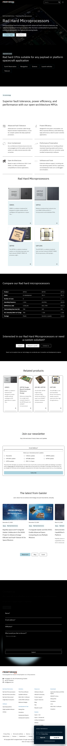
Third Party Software (23, 692)
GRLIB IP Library (54, 696)
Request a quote (32, 346)
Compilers (52, 709)
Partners (14, 736)
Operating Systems (7, 706)
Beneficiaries (22, 736)
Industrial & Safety (38, 725)
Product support (38, 697)
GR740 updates (50, 458)
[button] (62, 2)
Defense (36, 722)
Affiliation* (8, 626)
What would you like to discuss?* (16, 633)
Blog (35, 554)
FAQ (35, 705)
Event (43, 554)
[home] (8, 2)
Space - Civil (37, 715)
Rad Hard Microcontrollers (9, 694)
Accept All (56, 737)
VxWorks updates (30, 456)
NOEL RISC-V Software (24, 697)
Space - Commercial (39, 717)
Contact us (21, 35)
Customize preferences (49, 740)
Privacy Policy (6, 734)
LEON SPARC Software (24, 699)
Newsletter (9, 456)
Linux (51, 704)
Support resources (38, 699)
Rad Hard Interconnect (8, 697)
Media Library (6, 736)
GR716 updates (10, 461)
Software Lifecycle (38, 692)
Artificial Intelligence (39, 720)
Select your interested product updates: (33, 453)
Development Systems (24, 717)
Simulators (21, 712)
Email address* (10, 620)
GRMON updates (50, 456)
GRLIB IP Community (39, 694)
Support (20, 346)
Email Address (33, 448)
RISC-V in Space (30, 461)
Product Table (9, 35)
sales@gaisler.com (50, 596)
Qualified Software (23, 694)
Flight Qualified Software (8, 709)
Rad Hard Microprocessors (9, 692)
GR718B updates (30, 458)
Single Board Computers (8, 699)
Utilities (4, 712)
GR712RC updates (11, 458)
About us (28, 734)
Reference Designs (23, 702)
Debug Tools (21, 709)
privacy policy (11, 466)
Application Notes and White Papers (57, 692)
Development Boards (24, 715)
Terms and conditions (18, 734)
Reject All (42, 737)
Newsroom (25, 554)
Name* (7, 613)
